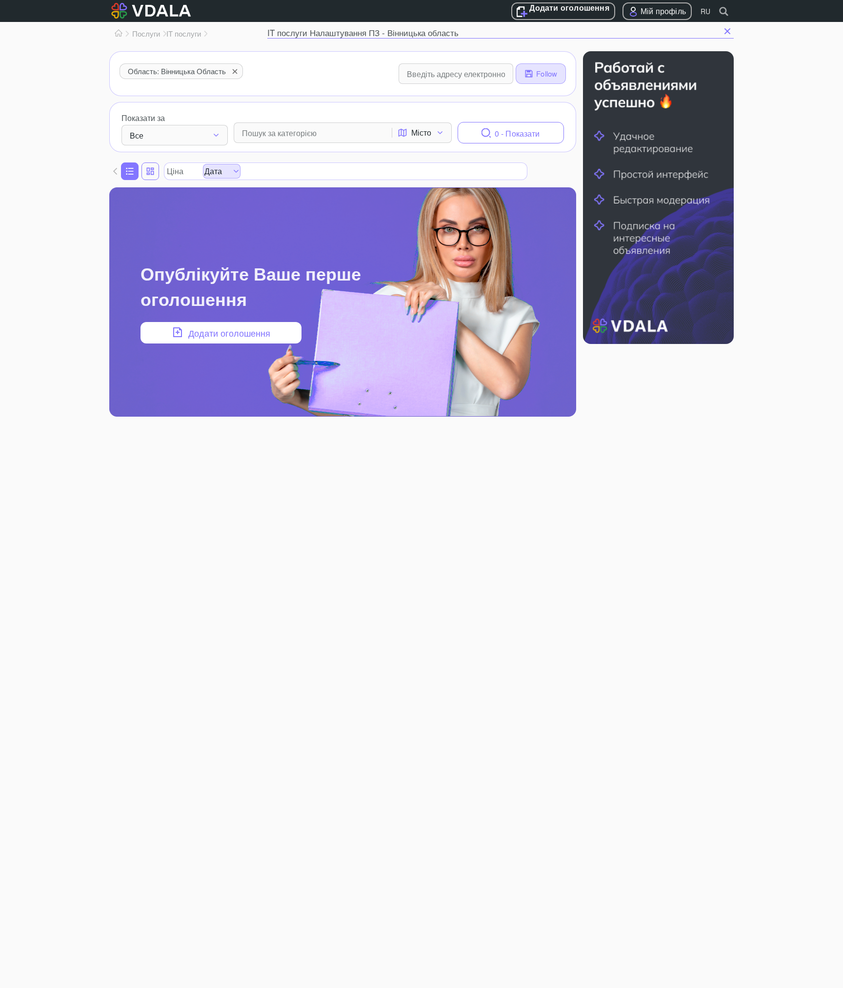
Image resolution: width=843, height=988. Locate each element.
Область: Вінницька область (177, 71)
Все (136, 135)
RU (705, 11)
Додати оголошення (569, 8)
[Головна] (118, 33)
